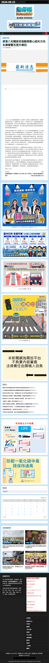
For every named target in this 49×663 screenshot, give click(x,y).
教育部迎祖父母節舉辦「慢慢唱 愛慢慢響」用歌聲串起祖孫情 (16, 396)
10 (37, 506)
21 (18, 512)
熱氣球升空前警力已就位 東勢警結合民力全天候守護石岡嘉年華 (17, 393)
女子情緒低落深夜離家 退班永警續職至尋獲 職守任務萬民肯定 (17, 390)
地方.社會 (4, 37)
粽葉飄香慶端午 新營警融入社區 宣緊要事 (14, 173)
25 (43, 512)
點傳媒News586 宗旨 (11, 653)
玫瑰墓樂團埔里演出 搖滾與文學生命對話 (13, 409)
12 (5, 509)
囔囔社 (27, 648)
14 (18, 509)
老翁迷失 (10, 168)
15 (24, 509)
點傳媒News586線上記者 (24, 653)
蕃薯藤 (27, 626)
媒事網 (27, 632)
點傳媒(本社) (29, 621)
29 (24, 514)
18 (43, 509)
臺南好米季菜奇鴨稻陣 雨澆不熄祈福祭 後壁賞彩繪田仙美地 (16, 387)
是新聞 (27, 643)
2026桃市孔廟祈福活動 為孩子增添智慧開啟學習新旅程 (15, 412)
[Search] (43, 33)
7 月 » (44, 517)
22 (24, 512)
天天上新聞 (29, 635)
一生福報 (28, 645)
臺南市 (8, 37)
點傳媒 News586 (24, 17)
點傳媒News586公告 (24, 655)
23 (30, 512)
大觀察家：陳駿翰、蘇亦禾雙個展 (10, 401)
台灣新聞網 (29, 637)
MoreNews (30, 661)
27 (12, 514)
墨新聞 (27, 640)
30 (30, 514)
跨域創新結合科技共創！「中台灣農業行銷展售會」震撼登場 (16, 406)
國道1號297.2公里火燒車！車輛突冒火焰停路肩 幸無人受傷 (16, 398)
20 (12, 512)
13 (12, 509)
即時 (46, 33)
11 (43, 506)
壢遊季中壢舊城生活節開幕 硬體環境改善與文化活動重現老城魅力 (18, 404)
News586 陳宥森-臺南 (6, 47)
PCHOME (28, 624)
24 (37, 512)
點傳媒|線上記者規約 (37, 653)
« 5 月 (4, 517)
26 (5, 514)
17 (37, 509)
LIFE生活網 (28, 629)
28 (18, 514)
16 (30, 509)
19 (5, 512)
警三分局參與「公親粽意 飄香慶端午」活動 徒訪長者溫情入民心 (34, 173)
